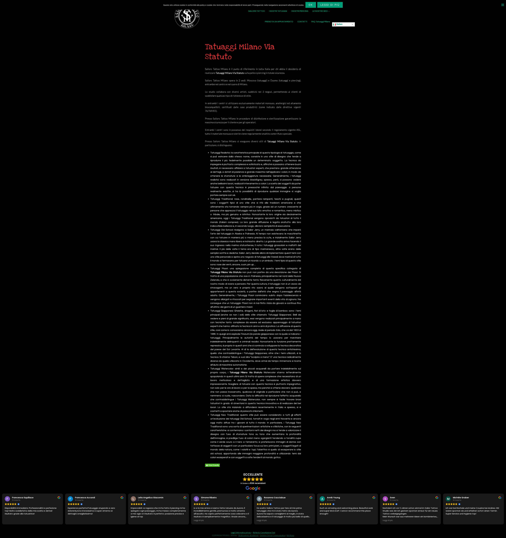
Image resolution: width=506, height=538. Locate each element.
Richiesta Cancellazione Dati (264, 532)
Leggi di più (330, 4)
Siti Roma (290, 535)
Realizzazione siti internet (248, 535)
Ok (311, 4)
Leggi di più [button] (199, 520)
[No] (502, 5)
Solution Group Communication (272, 535)
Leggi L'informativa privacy (241, 532)
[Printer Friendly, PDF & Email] (212, 465)
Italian (339, 24)
